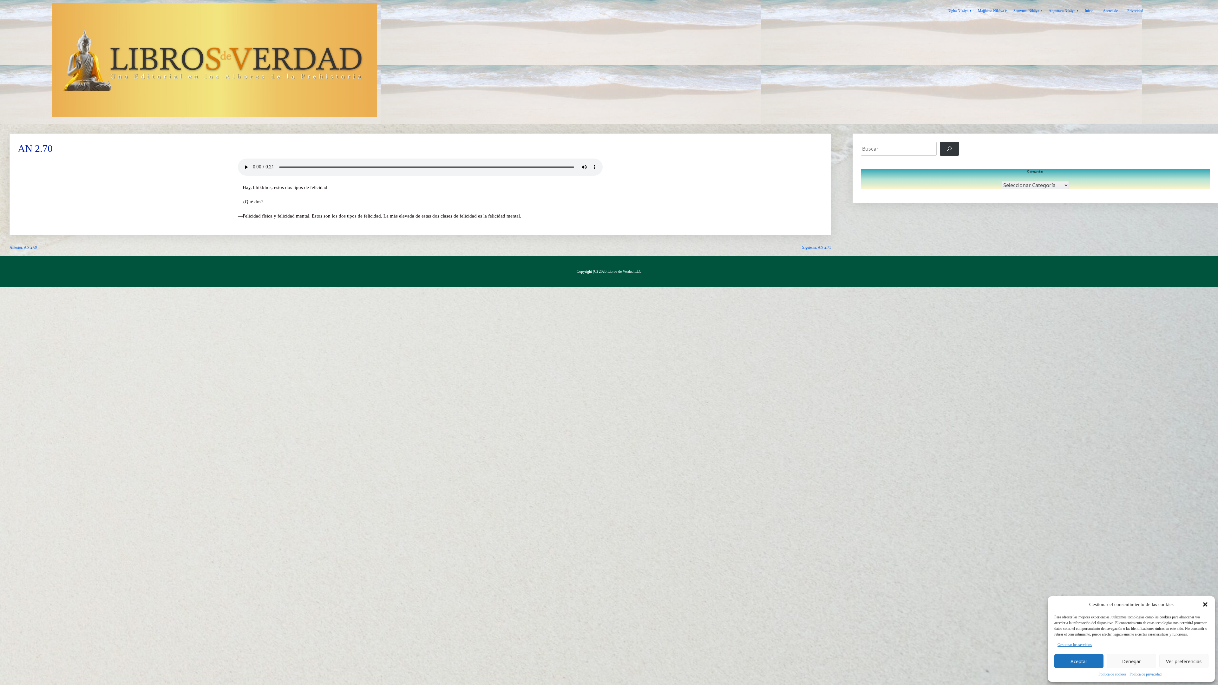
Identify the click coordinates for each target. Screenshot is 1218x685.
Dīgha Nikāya (957, 11)
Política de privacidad (1146, 674)
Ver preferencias (1184, 661)
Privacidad (1135, 11)
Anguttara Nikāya (1062, 11)
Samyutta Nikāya (1026, 11)
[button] (1205, 604)
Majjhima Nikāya (991, 11)
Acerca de (1110, 11)
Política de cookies (1112, 674)
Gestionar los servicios (1075, 645)
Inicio (1089, 11)
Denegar (1131, 661)
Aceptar (1079, 661)
